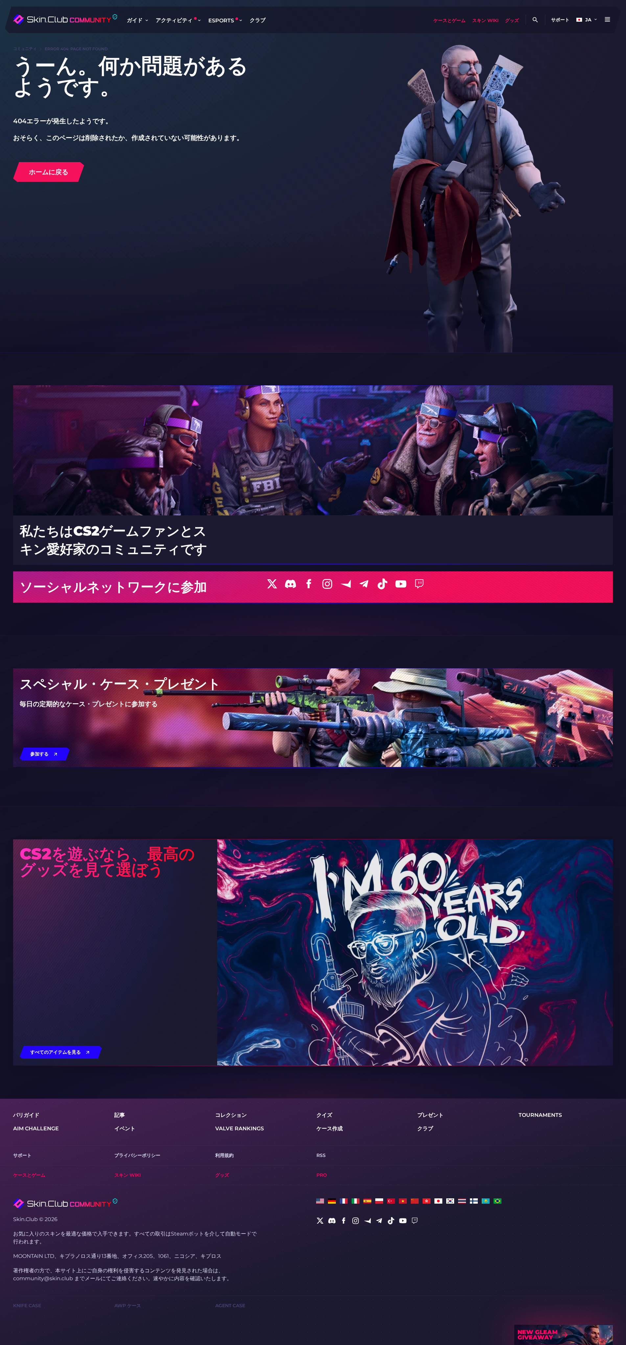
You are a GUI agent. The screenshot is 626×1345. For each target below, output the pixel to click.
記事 (119, 1115)
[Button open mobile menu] (607, 19)
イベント (124, 1128)
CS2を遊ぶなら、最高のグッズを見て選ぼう (107, 861)
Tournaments (540, 1115)
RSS (321, 1155)
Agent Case (230, 1306)
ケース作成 (329, 1128)
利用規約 (224, 1155)
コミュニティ (25, 48)
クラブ (258, 20)
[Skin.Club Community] (65, 19)
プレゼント (430, 1115)
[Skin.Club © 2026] (65, 1203)
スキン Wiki (485, 20)
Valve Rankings (239, 1128)
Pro (321, 1175)
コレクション (231, 1115)
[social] (320, 1221)
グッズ (512, 20)
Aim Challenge (36, 1128)
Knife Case (27, 1306)
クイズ (324, 1115)
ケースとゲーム (449, 20)
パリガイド (26, 1115)
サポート (560, 20)
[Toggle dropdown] (146, 20)
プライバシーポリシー (137, 1155)
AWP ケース (127, 1306)
